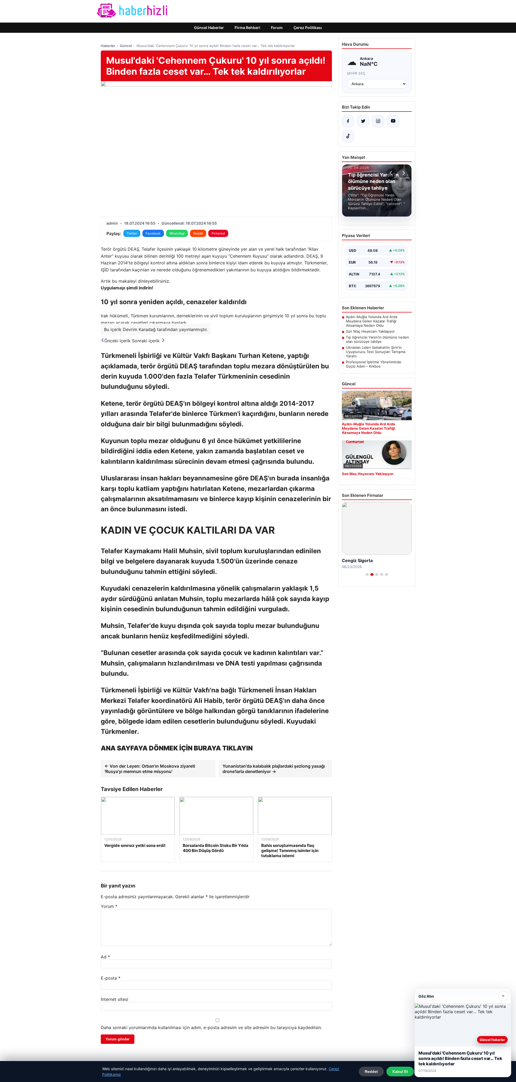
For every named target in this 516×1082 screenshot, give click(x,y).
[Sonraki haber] (402, 173)
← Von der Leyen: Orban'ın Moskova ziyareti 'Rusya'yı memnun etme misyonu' (150, 768)
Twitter (132, 233)
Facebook (153, 233)
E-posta (110, 978)
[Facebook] (348, 121)
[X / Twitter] (363, 121)
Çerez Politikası (307, 27)
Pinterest (218, 233)
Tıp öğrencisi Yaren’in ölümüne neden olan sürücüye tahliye (377, 339)
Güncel (126, 46)
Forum (277, 27)
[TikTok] (348, 136)
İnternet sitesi (114, 999)
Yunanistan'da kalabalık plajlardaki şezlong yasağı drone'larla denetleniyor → (274, 768)
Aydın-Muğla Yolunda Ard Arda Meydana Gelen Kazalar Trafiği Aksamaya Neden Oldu (371, 321)
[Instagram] (378, 121)
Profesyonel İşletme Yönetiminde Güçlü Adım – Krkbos (373, 364)
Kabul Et (400, 1071)
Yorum (109, 906)
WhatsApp (177, 233)
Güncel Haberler (209, 27)
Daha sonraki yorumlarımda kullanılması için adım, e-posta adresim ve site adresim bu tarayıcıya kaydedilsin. (211, 1027)
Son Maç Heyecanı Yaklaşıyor (370, 331)
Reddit (198, 233)
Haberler (108, 46)
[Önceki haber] (391, 173)
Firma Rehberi (247, 27)
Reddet (371, 1071)
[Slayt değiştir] (367, 574)
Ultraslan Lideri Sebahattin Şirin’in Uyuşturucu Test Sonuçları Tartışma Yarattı (375, 351)
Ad (105, 956)
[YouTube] (393, 121)
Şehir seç (356, 73)
